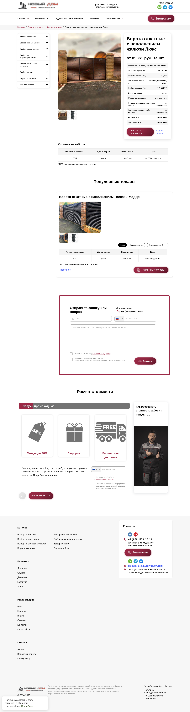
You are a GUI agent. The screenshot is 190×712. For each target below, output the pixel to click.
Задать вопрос (159, 131)
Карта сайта (23, 629)
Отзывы (94, 19)
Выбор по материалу (29, 49)
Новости (21, 611)
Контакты (22, 625)
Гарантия (22, 582)
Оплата (21, 573)
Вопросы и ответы (26, 654)
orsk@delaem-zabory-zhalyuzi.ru (145, 566)
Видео (20, 616)
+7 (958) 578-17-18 (165, 3)
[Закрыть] (45, 699)
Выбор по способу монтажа (28, 65)
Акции (20, 649)
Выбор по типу (26, 72)
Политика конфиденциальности (155, 691)
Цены (122, 245)
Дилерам (22, 577)
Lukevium (167, 686)
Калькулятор (41, 19)
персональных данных (101, 354)
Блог (19, 606)
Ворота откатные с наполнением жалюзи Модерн (100, 197)
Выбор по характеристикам (28, 56)
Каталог (22, 19)
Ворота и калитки (36, 27)
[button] (59, 184)
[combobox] (119, 319)
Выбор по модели (28, 36)
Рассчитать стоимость (137, 131)
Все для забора (27, 85)
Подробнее (27, 706)
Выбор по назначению (30, 43)
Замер (20, 586)
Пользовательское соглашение (153, 697)
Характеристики (136, 245)
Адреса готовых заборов (69, 19)
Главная (21, 27)
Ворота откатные (54, 27)
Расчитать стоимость (153, 270)
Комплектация (155, 245)
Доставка (22, 568)
